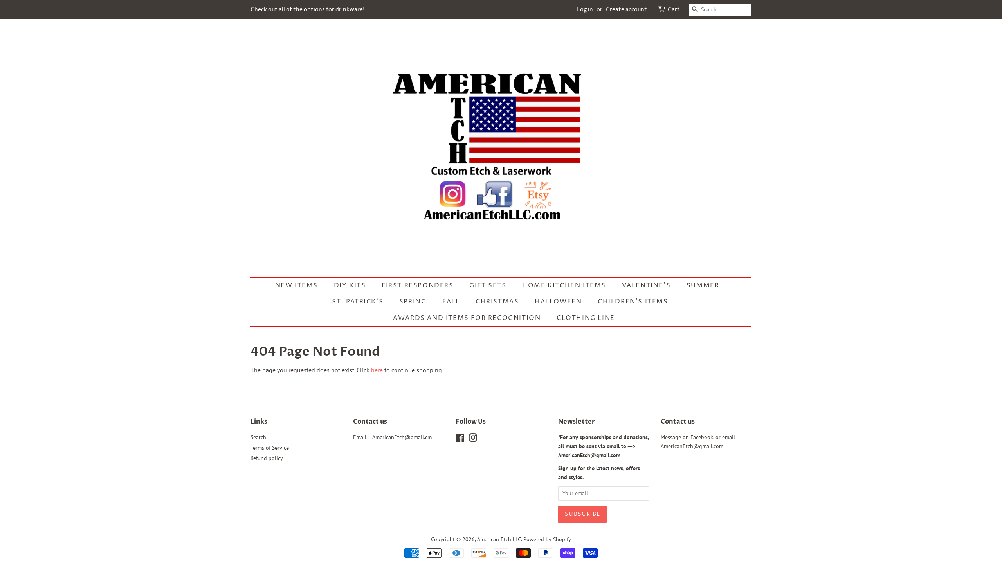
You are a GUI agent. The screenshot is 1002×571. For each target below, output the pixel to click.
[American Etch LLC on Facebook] (460, 439)
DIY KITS (350, 285)
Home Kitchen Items (564, 285)
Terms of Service (269, 447)
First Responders (418, 285)
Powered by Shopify (547, 539)
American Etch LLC (499, 539)
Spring (413, 301)
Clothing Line (586, 318)
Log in (585, 9)
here (377, 370)
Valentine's (646, 285)
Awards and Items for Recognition (467, 318)
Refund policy (266, 457)
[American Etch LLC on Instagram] (473, 439)
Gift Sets (487, 285)
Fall (451, 301)
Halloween (558, 301)
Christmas (497, 301)
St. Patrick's (357, 301)
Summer (703, 285)
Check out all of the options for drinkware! (307, 9)
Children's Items (633, 301)
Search (258, 437)
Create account (626, 9)
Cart (674, 9)
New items (296, 285)
